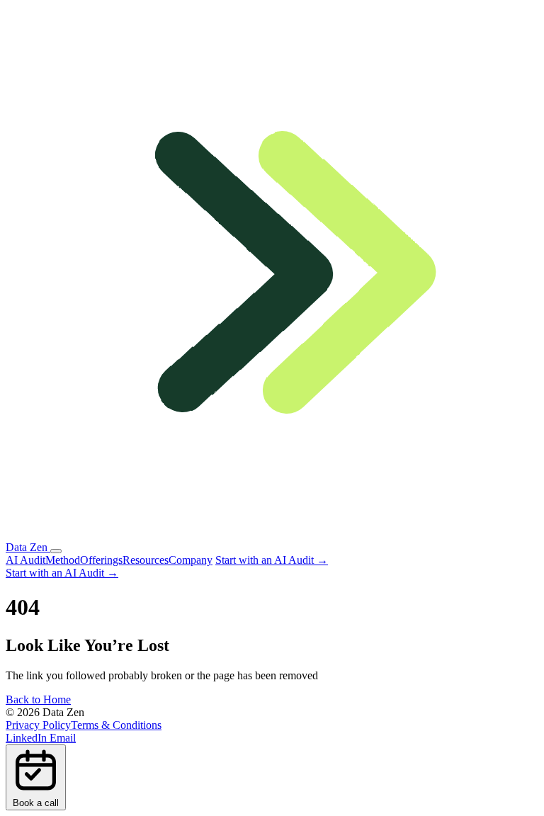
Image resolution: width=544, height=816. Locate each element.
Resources (146, 560)
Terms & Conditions (116, 725)
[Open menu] (56, 551)
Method (62, 560)
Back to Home (38, 699)
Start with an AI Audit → (271, 560)
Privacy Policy (38, 725)
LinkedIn (28, 738)
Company (190, 560)
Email (63, 738)
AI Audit (25, 560)
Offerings (101, 560)
